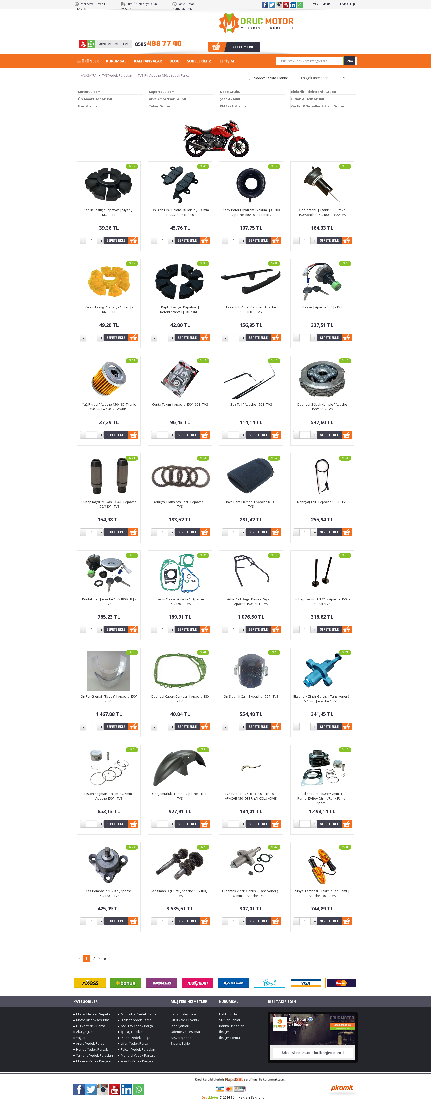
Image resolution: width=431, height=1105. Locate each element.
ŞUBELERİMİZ (199, 60)
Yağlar (80, 1037)
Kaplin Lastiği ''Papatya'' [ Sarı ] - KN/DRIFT (109, 309)
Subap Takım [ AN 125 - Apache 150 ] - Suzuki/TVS (322, 601)
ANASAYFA (88, 75)
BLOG (174, 60)
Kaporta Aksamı (162, 91)
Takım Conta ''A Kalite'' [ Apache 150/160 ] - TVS (180, 601)
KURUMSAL (116, 60)
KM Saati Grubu (233, 106)
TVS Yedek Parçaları (117, 75)
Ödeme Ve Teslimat (185, 1031)
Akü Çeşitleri (85, 1031)
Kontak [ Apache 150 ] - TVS (322, 307)
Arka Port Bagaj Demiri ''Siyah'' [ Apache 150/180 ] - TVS (251, 601)
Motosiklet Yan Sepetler (93, 1014)
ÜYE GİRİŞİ (347, 4)
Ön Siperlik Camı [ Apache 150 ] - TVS (251, 696)
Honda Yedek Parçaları (93, 1049)
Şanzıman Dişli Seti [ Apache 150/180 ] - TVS (180, 893)
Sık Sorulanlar (229, 1020)
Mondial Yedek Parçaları (138, 1055)
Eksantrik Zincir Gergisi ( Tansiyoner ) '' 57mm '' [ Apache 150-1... (322, 698)
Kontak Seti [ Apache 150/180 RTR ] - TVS (109, 601)
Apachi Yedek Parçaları (137, 1061)
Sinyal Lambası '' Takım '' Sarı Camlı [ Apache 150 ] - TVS (322, 893)
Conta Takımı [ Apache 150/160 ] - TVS (180, 404)
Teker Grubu (159, 106)
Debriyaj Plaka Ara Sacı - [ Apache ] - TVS (180, 504)
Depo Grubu (230, 91)
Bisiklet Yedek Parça (135, 1020)
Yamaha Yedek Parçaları (94, 1055)
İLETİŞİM (226, 60)
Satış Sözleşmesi (183, 1014)
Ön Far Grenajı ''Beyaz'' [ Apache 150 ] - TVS (109, 698)
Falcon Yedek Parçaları (137, 1049)
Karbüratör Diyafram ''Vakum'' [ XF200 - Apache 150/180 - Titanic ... (251, 212)
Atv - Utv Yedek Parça (136, 1026)
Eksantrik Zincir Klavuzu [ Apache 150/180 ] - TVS (251, 309)
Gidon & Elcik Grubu (307, 99)
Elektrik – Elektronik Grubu (313, 91)
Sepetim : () (242, 46)
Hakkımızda (228, 1014)
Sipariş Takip (180, 1043)
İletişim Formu (229, 1037)
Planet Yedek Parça (134, 1037)
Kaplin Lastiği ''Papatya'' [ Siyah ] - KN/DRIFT (109, 212)
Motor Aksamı (89, 91)
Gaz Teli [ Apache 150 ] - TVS (251, 404)
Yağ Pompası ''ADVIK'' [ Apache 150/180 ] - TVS (109, 893)
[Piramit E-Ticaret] (342, 1089)
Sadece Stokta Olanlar (271, 78)
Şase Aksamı (230, 99)
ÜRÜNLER (90, 60)
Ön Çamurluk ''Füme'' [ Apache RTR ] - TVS (180, 796)
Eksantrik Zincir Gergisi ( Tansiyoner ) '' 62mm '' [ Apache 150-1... (251, 893)
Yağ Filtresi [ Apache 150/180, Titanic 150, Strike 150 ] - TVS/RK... (109, 406)
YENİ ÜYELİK (321, 4)
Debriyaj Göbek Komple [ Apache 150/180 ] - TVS (322, 406)
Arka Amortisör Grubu (167, 99)
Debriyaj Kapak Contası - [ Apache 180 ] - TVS (180, 698)
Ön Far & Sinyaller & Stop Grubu (317, 106)
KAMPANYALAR (148, 60)
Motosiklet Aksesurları (92, 1020)
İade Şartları (180, 1026)
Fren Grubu (87, 106)
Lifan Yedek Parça (133, 1043)
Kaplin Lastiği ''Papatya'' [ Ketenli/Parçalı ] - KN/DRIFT (180, 309)
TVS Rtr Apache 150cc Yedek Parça (164, 75)
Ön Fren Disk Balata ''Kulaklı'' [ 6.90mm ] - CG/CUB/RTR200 (180, 212)
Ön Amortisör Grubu (95, 99)
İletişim (224, 1031)
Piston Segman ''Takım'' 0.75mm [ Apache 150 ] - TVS (109, 796)
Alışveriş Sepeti (182, 1037)
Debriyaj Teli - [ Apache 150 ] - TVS (322, 502)
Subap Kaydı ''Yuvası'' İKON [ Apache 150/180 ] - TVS (109, 504)
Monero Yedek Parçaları (93, 1061)
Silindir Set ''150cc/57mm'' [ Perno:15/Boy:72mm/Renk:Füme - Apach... (322, 798)
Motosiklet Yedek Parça (137, 1014)
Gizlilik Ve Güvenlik (185, 1020)
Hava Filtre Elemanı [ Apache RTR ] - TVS (251, 504)
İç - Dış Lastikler (131, 1031)
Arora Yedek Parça (89, 1043)
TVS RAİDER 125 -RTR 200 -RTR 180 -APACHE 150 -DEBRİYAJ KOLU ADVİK (251, 796)
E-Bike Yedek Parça (90, 1026)
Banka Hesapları (231, 1026)
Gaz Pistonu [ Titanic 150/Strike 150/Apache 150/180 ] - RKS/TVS (322, 212)
